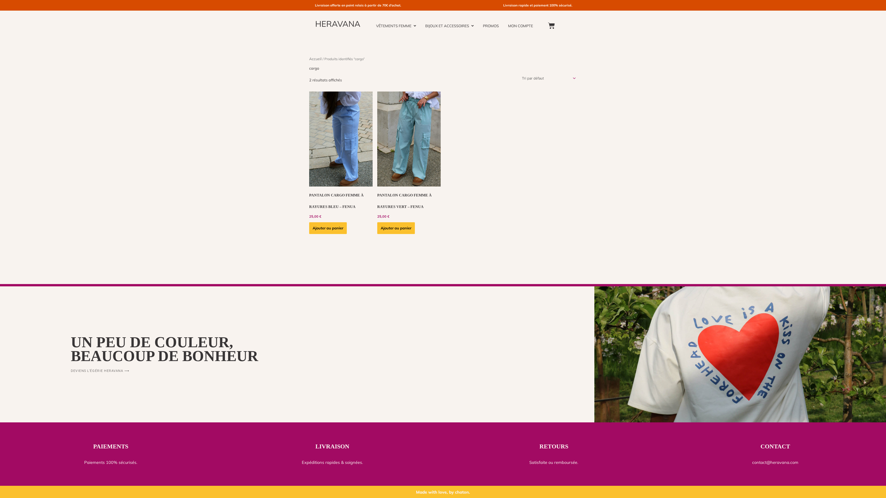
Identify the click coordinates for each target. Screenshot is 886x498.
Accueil (315, 58)
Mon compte (520, 26)
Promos (491, 26)
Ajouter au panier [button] (328, 228)
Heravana (337, 24)
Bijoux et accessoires (447, 26)
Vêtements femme (393, 26)
